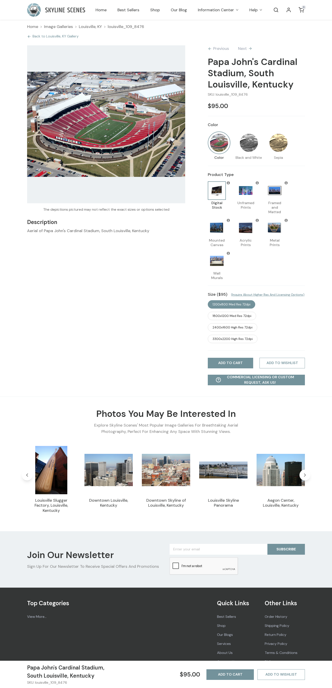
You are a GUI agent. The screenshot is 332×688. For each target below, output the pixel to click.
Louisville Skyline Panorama (223, 503)
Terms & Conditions (281, 652)
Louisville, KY (90, 26)
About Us (225, 652)
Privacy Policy (276, 643)
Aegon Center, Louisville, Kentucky (281, 503)
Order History (276, 616)
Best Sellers (128, 10)
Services (224, 643)
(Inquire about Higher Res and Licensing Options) (267, 295)
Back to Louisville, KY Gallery (56, 36)
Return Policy (275, 634)
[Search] (276, 10)
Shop (155, 10)
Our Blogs (225, 634)
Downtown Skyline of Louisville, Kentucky (166, 503)
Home (101, 10)
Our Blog (179, 10)
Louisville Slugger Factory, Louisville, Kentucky (51, 505)
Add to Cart (230, 674)
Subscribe (286, 549)
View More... (37, 616)
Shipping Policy (277, 625)
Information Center (216, 10)
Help (253, 10)
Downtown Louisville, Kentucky (108, 503)
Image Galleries (58, 26)
